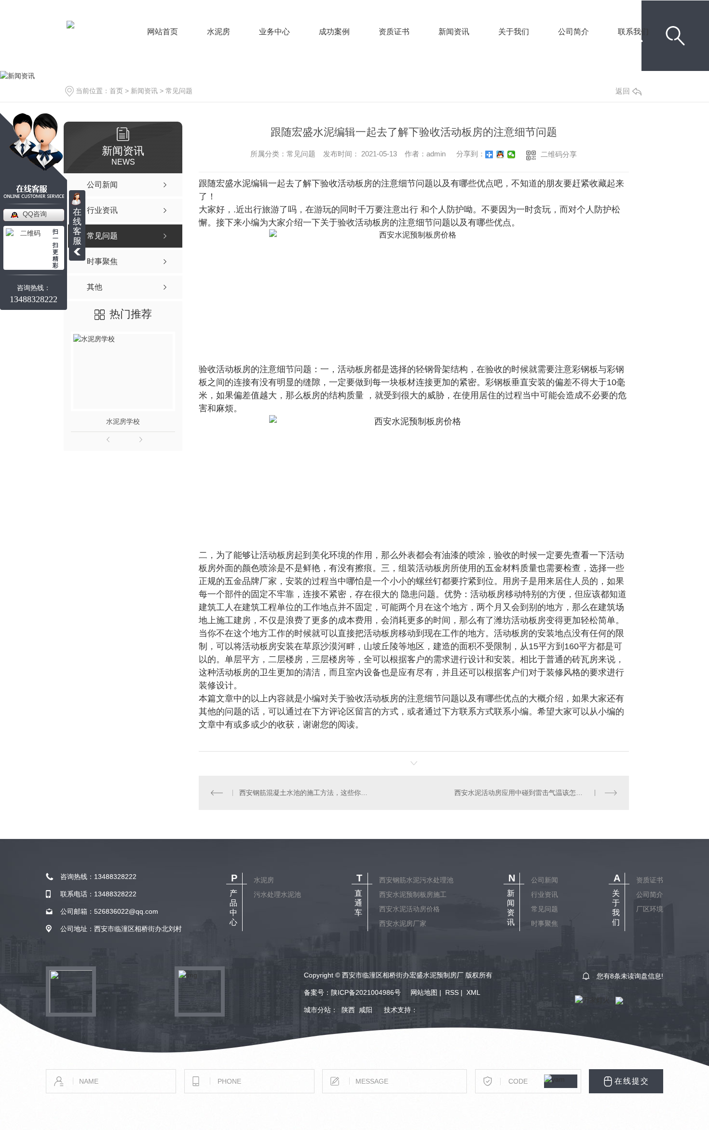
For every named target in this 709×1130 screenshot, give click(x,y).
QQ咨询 (35, 214)
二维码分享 (559, 154)
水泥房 (218, 45)
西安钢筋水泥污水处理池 (416, 880)
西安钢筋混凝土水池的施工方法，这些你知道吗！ (306, 792)
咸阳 (365, 1010)
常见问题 (178, 91)
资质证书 (394, 45)
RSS (452, 992)
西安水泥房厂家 (402, 923)
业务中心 (274, 45)
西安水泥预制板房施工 (413, 894)
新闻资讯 (453, 45)
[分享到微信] (511, 154)
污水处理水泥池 (277, 894)
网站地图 (423, 992)
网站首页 (162, 45)
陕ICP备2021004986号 (366, 992)
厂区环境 (649, 909)
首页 (116, 91)
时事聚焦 (544, 923)
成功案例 (334, 45)
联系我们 (633, 45)
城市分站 (317, 1010)
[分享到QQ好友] (500, 154)
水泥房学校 (123, 421)
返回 (622, 91)
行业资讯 (544, 894)
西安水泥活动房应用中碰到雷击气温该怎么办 (521, 792)
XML (473, 992)
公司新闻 (544, 880)
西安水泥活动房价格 (409, 909)
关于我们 (513, 45)
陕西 (348, 1010)
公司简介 (573, 45)
